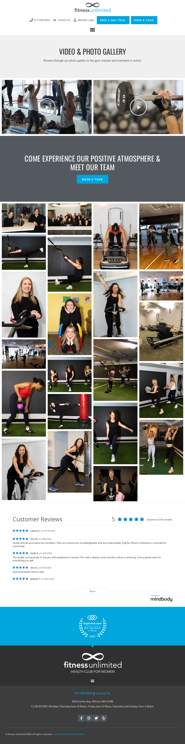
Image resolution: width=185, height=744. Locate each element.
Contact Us (103, 693)
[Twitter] (96, 718)
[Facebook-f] (81, 718)
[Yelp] (103, 718)
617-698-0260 (83, 693)
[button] (93, 30)
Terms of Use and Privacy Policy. (68, 734)
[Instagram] (89, 718)
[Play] (47, 107)
